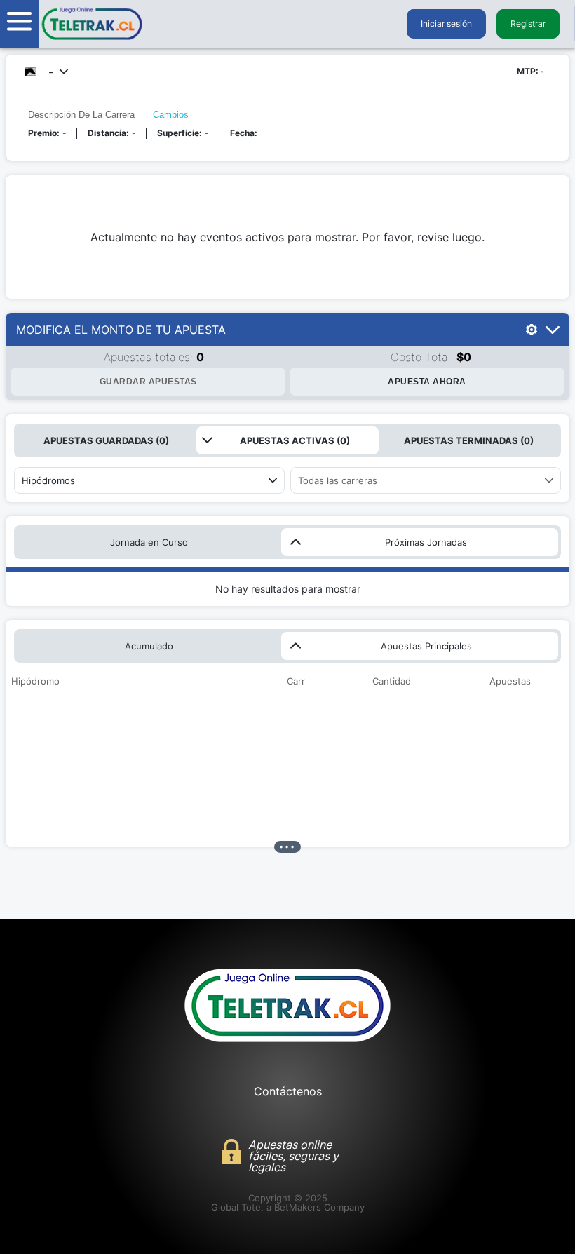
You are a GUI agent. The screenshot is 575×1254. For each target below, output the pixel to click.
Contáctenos (288, 1091)
